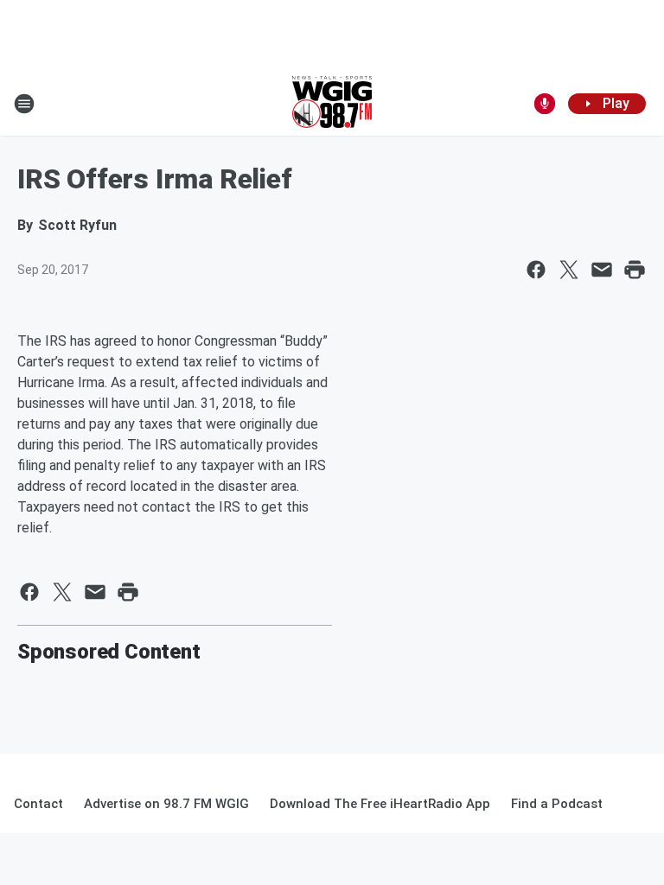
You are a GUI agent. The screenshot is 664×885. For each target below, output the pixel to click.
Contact (38, 804)
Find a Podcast (557, 804)
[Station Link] (332, 103)
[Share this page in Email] (602, 270)
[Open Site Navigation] (24, 103)
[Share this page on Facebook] (536, 270)
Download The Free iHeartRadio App (380, 804)
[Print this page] (634, 270)
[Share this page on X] (569, 270)
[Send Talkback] (544, 103)
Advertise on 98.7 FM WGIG (166, 804)
